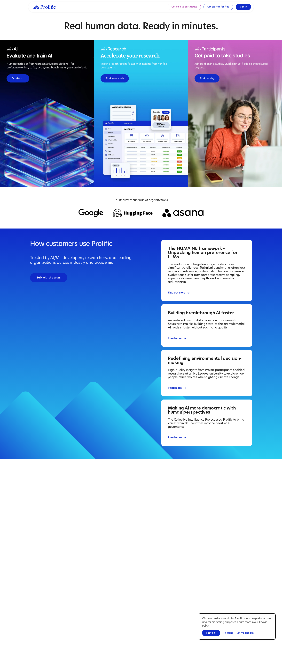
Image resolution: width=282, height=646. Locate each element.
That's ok (211, 633)
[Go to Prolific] (44, 7)
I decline (228, 633)
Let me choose (245, 633)
